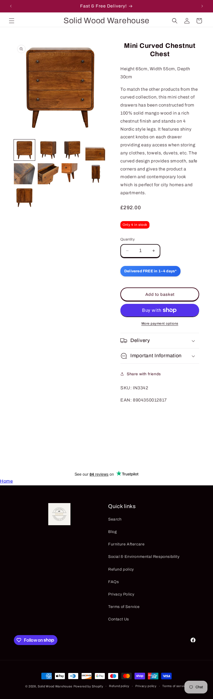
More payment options (159, 323)
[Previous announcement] (11, 6)
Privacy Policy (121, 594)
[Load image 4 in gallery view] (95, 149)
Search (115, 519)
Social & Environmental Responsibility (143, 557)
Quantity (127, 239)
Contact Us (118, 619)
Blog (112, 532)
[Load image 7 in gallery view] (72, 173)
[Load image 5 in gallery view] (24, 173)
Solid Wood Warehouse (55, 686)
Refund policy (121, 569)
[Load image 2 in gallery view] (48, 149)
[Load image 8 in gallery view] (95, 173)
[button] (12, 21)
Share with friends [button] (144, 374)
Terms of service (174, 686)
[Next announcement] (202, 6)
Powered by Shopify (88, 686)
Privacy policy (146, 686)
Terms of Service (124, 607)
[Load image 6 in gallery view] (48, 173)
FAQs (113, 582)
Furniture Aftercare (126, 544)
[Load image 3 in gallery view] (72, 149)
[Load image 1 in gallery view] (24, 149)
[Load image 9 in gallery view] (24, 197)
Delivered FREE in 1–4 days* (150, 271)
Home (6, 481)
